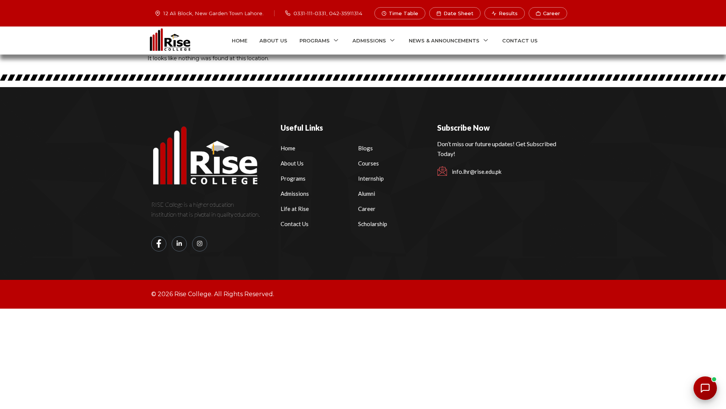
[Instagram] (199, 243)
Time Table (403, 13)
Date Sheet (458, 13)
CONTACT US (520, 40)
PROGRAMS (314, 40)
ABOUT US (273, 40)
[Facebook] (158, 243)
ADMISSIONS (369, 40)
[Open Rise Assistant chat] (705, 388)
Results (508, 13)
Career (551, 13)
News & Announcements (444, 40)
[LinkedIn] (179, 243)
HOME (239, 40)
